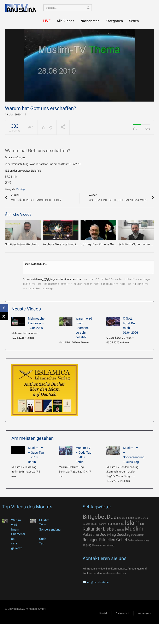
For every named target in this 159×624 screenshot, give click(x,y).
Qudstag (123, 534)
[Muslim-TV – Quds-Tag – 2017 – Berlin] (65, 450)
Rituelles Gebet (113, 539)
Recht (141, 535)
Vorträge (20, 189)
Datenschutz (123, 613)
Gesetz (86, 524)
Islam (132, 522)
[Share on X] (4, 316)
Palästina (91, 534)
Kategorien (114, 21)
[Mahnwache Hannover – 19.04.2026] (18, 321)
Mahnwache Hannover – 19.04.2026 (36, 323)
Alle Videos (65, 21)
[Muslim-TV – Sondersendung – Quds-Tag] (113, 450)
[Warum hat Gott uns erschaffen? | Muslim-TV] (20, 7)
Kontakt (103, 613)
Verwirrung (108, 545)
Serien (134, 21)
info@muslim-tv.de (97, 582)
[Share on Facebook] (4, 308)
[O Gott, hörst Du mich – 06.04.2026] (113, 321)
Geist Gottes (141, 518)
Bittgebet (94, 516)
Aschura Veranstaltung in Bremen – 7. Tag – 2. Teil (78, 244)
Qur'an (134, 535)
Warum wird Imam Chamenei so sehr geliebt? (84, 328)
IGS (122, 524)
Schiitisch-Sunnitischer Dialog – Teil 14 (32, 244)
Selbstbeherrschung (138, 540)
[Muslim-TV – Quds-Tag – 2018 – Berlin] (18, 450)
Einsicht (121, 518)
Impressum (144, 613)
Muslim (134, 528)
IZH (142, 524)
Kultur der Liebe (98, 529)
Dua (112, 516)
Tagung (87, 544)
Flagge (130, 517)
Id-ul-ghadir (113, 523)
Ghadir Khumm (98, 524)
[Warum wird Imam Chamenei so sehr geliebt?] (65, 321)
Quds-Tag (107, 534)
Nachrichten (90, 21)
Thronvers (97, 545)
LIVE (47, 21)
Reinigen (91, 539)
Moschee (119, 529)
